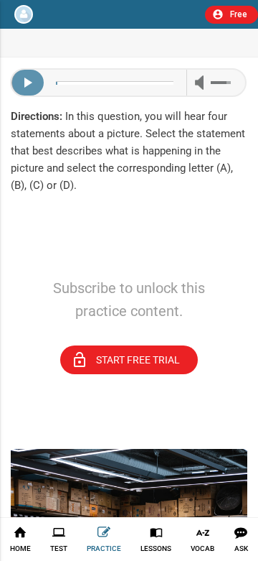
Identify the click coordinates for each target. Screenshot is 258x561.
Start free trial (125, 359)
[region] (129, 247)
